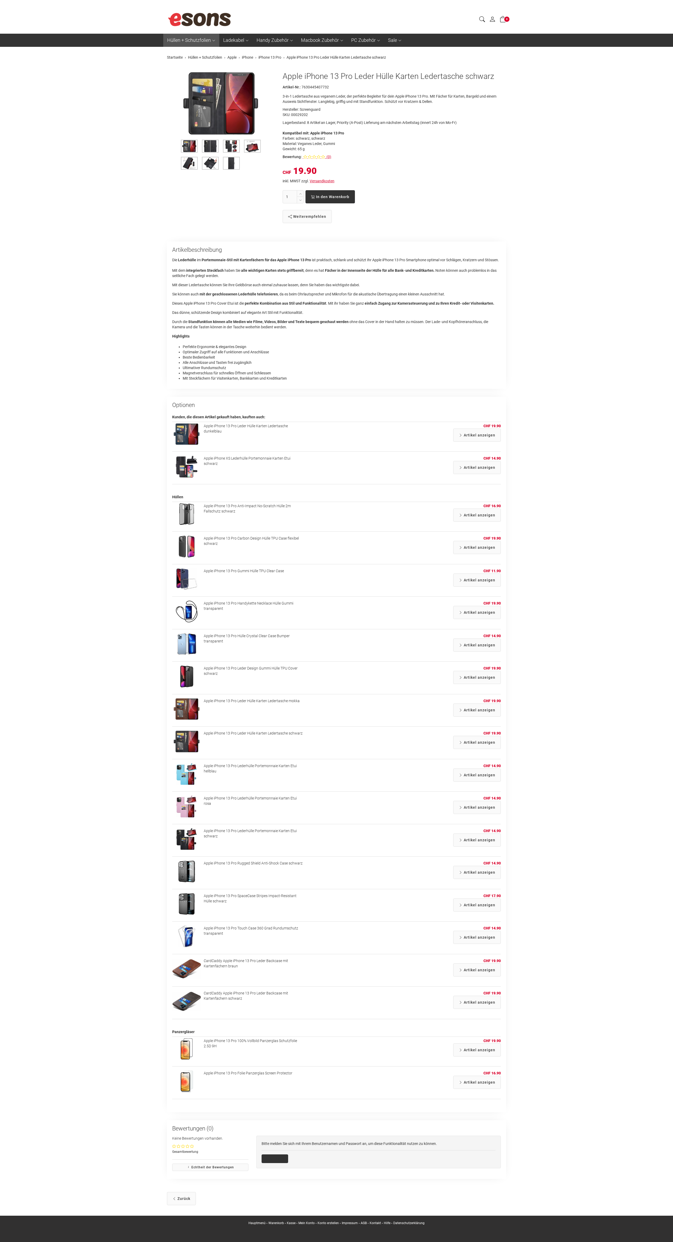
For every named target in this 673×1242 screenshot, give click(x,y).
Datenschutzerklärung (409, 1223)
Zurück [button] (183, 1198)
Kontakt (375, 1223)
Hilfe (387, 1223)
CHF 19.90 (492, 426)
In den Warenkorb (332, 197)
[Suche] (482, 20)
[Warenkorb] (503, 20)
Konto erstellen (328, 1223)
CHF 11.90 (492, 571)
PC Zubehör (363, 40)
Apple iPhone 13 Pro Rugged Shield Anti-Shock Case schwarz (253, 863)
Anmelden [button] (276, 1158)
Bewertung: (292, 157)
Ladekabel (233, 40)
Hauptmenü (257, 1223)
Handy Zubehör (273, 40)
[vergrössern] (221, 103)
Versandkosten (322, 181)
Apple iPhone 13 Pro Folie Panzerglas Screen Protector (248, 1073)
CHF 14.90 (492, 458)
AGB (364, 1223)
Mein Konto (306, 1223)
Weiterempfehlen (309, 216)
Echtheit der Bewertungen (212, 1167)
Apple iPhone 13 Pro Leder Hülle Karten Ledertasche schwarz (253, 733)
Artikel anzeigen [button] (479, 435)
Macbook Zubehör (320, 40)
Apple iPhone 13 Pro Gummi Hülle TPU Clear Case (244, 571)
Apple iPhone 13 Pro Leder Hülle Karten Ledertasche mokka (252, 701)
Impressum (350, 1223)
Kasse (291, 1223)
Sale (392, 40)
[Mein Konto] (492, 20)
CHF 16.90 (492, 506)
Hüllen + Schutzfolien (189, 40)
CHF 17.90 (492, 896)
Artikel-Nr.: (292, 87)
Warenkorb (276, 1223)
